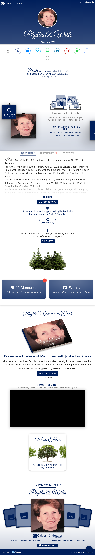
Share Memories (49, 545)
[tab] (28, 153)
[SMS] (77, 51)
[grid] (47, 119)
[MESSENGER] (28, 51)
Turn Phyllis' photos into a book (65, 128)
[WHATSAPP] (47, 51)
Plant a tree (47, 241)
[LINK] (47, 59)
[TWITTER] (38, 51)
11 (45, 280)
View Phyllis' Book (47, 373)
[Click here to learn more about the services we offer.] (47, 536)
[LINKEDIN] (57, 51)
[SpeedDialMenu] (89, 549)
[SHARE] (87, 51)
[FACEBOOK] (18, 51)
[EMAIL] (67, 51)
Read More (47, 197)
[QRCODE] (8, 51)
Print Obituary (49, 202)
